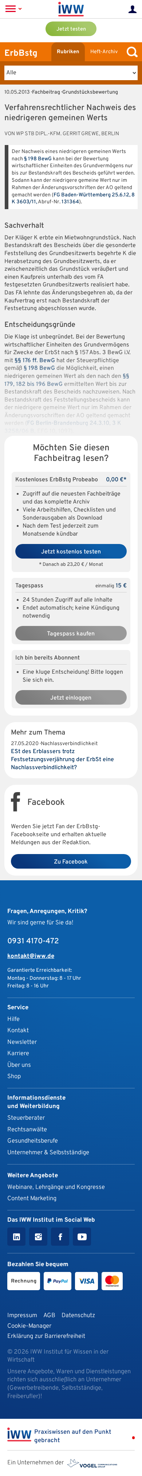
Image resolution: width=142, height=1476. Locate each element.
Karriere (18, 1053)
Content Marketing (31, 1198)
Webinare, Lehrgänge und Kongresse (56, 1187)
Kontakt (18, 1030)
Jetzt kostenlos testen (71, 552)
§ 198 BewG (38, 159)
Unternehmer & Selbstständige (48, 1152)
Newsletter (22, 1042)
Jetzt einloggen (70, 698)
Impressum (22, 1315)
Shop (14, 1076)
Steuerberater (26, 1118)
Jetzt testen (71, 29)
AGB (49, 1315)
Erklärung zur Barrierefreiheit (46, 1336)
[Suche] (130, 52)
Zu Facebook (71, 862)
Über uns (19, 1065)
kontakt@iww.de (30, 956)
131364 (70, 202)
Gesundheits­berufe (32, 1141)
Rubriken (68, 51)
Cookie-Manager (29, 1326)
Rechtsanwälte (27, 1130)
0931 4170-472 (33, 941)
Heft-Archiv (104, 51)
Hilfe (13, 1019)
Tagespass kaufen (71, 634)
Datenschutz (78, 1315)
